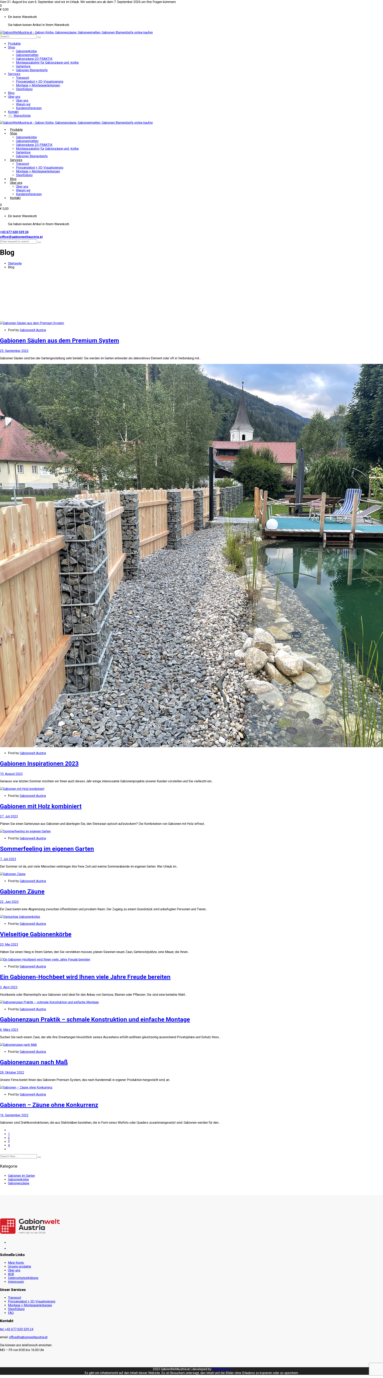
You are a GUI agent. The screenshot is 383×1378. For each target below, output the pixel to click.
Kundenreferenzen (29, 108)
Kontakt (13, 112)
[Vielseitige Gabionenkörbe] (20, 917)
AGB (11, 1274)
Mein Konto (16, 1263)
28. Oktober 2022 (12, 1072)
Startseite (15, 263)
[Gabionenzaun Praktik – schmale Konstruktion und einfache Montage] (49, 1002)
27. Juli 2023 (9, 816)
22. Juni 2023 (9, 902)
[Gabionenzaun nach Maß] (18, 1045)
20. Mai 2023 (9, 944)
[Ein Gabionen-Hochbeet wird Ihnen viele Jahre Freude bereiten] (45, 959)
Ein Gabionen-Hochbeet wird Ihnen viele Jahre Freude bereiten (85, 976)
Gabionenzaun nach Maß (34, 1062)
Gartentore (23, 66)
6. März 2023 (9, 1030)
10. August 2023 (11, 774)
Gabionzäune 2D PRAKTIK (34, 59)
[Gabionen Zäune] (13, 874)
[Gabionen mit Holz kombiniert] (22, 789)
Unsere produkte (19, 1266)
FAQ (11, 1313)
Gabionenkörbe (26, 51)
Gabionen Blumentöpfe (32, 70)
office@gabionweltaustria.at (21, 237)
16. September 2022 (14, 1115)
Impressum (16, 1282)
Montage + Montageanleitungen (38, 85)
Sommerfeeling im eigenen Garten (47, 848)
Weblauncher (221, 1369)
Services (14, 74)
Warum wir (23, 104)
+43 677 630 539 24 (14, 232)
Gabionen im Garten (21, 1176)
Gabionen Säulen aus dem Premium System (59, 340)
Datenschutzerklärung (23, 1278)
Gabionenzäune (18, 1183)
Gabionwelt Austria (33, 330)
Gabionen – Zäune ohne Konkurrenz (49, 1104)
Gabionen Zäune (22, 891)
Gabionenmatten (27, 55)
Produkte (14, 44)
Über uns (14, 97)
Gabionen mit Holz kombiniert (41, 806)
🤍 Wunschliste (19, 116)
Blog (11, 93)
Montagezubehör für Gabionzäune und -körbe (47, 62)
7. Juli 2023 (8, 859)
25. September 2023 (14, 351)
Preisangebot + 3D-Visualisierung (39, 81)
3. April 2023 (9, 987)
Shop (11, 47)
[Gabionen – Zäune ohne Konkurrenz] (26, 1087)
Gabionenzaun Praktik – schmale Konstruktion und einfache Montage (95, 1019)
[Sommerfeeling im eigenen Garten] (25, 831)
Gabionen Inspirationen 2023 (39, 763)
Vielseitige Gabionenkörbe (35, 934)
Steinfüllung (24, 89)
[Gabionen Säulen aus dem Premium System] (32, 323)
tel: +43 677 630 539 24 (16, 1329)
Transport (22, 78)
